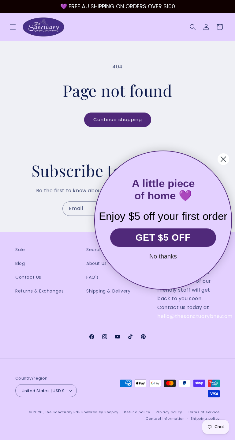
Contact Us (28, 277)
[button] (13, 27)
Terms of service (204, 412)
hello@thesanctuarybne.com (195, 316)
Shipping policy (205, 418)
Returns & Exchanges (39, 291)
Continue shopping (117, 119)
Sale (20, 250)
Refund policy (137, 412)
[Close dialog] (223, 159)
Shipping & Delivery (108, 291)
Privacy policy (169, 412)
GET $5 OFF (163, 237)
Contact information (165, 418)
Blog (20, 263)
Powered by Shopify (99, 412)
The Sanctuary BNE (62, 412)
